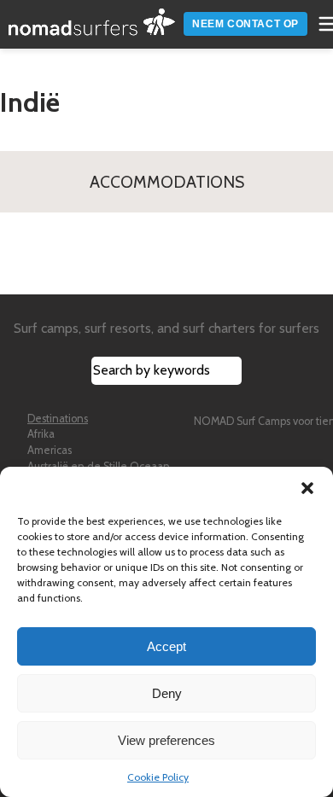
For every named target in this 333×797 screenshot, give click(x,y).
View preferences (166, 740)
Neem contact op (245, 24)
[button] (307, 488)
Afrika (41, 434)
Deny (167, 693)
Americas (49, 450)
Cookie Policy (158, 777)
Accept (166, 646)
